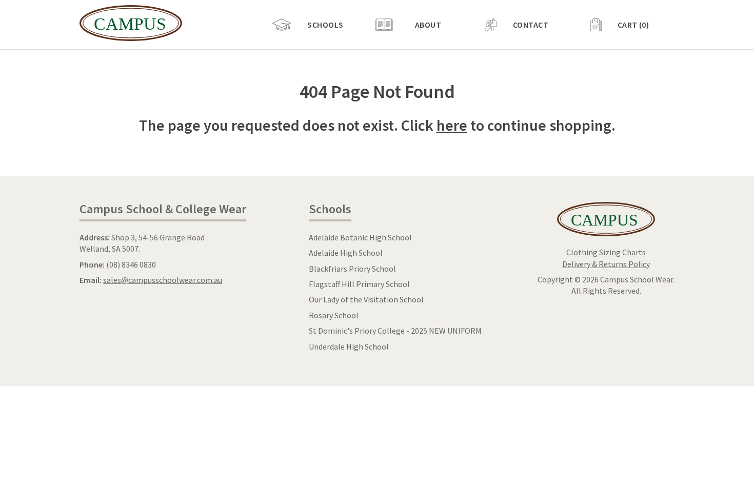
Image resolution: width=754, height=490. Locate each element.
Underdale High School (349, 346)
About (428, 24)
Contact (530, 24)
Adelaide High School (346, 253)
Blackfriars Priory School (352, 268)
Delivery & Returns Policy (606, 264)
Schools (325, 24)
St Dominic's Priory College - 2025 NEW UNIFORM (395, 330)
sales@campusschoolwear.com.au (162, 280)
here (451, 125)
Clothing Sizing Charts (606, 252)
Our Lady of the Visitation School (366, 299)
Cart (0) (633, 24)
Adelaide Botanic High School (360, 237)
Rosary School (334, 315)
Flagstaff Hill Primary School (359, 284)
